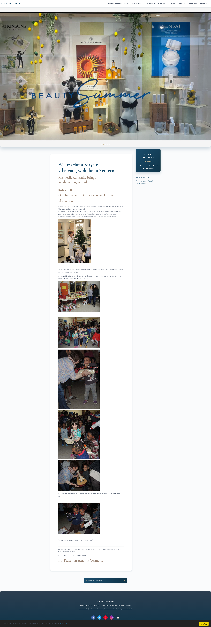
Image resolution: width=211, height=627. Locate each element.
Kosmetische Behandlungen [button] (118, 3)
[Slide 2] (103, 144)
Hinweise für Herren (95, 580)
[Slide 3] (105, 144)
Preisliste (108, 605)
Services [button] (182, 3)
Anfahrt (205, 3)
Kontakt (88, 605)
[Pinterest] (105, 617)
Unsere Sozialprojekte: (85, 609)
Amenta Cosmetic (11, 3)
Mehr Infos (63, 623)
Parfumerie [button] (150, 3)
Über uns (193, 3)
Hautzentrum (128, 605)
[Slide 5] (109, 144)
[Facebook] (93, 617)
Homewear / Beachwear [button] (167, 3)
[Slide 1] (102, 144)
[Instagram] (112, 617)
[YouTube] (118, 617)
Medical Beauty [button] (137, 3)
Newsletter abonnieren (118, 605)
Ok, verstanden (203, 623)
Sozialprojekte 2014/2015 (125, 609)
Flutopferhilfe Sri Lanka (97, 609)
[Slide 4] (107, 144)
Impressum (82, 605)
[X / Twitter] (99, 617)
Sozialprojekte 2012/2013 (110, 609)
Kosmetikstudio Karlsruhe (98, 605)
